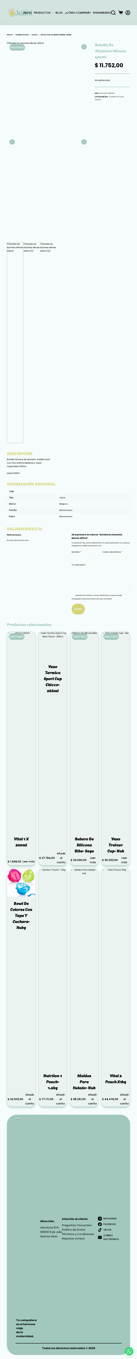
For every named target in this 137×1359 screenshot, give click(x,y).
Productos (42, 12)
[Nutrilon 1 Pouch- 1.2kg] (53, 968)
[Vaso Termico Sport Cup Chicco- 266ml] (53, 645)
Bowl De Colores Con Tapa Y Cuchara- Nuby (21, 915)
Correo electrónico (112, 552)
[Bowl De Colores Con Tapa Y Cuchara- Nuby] (21, 882)
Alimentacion (116, 96)
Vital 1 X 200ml (21, 841)
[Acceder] (127, 12)
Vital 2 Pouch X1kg (115, 1078)
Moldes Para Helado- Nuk (84, 1081)
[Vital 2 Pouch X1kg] (115, 968)
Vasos (98, 99)
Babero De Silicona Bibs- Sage (84, 844)
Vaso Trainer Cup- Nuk (115, 844)
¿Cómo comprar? (78, 12)
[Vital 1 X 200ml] (21, 731)
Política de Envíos (73, 1230)
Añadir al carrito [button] (61, 858)
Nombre (76, 552)
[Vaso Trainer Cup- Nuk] (115, 731)
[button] (129, 1351)
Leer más (29, 861)
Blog (59, 12)
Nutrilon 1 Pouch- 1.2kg (52, 1081)
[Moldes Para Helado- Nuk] (84, 968)
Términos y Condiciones (78, 1234)
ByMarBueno (102, 12)
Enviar (78, 609)
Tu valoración (79, 564)
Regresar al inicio (73, 1238)
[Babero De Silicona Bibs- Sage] (84, 731)
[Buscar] (113, 12)
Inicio (27, 12)
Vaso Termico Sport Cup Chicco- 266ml (53, 678)
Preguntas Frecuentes (77, 1225)
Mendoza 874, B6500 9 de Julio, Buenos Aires (51, 1232)
